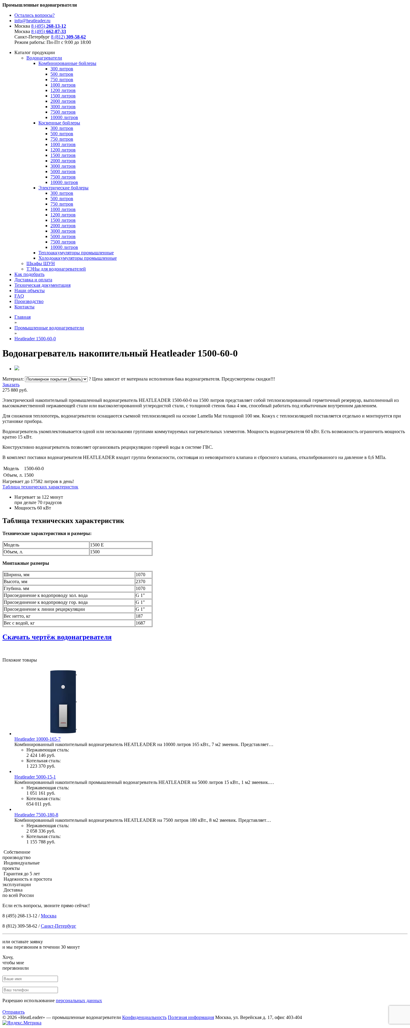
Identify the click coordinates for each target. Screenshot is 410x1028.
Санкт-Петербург (58, 926)
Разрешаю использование (52, 1000)
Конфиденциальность (144, 1017)
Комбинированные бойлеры (67, 63)
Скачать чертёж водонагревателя (57, 637)
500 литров (61, 74)
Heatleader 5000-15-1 (35, 776)
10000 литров (64, 117)
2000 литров (63, 101)
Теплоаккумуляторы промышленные (76, 252)
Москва (48, 915)
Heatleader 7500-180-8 (36, 814)
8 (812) (68, 36)
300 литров (61, 68)
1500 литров (63, 95)
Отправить (13, 1011)
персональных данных (79, 1000)
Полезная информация (191, 1017)
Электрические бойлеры (63, 187)
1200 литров (63, 90)
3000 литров (63, 106)
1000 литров (63, 84)
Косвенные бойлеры (59, 122)
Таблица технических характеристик (40, 486)
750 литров (61, 79)
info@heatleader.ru (32, 20)
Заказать (11, 384)
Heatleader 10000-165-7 (37, 739)
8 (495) (48, 26)
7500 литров (63, 112)
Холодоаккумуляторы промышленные (77, 258)
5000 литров (63, 171)
